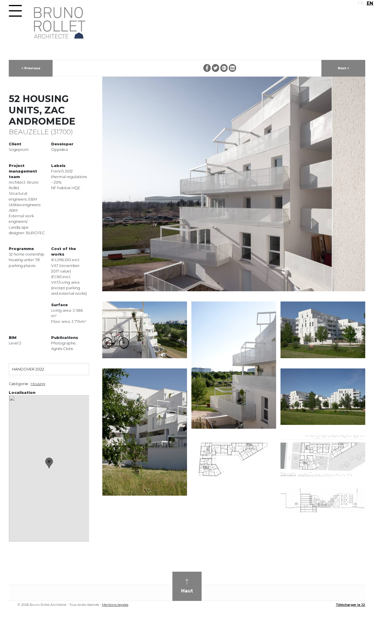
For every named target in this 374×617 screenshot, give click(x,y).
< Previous (30, 68)
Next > (343, 68)
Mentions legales (115, 605)
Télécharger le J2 (350, 605)
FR (360, 3)
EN (370, 3)
